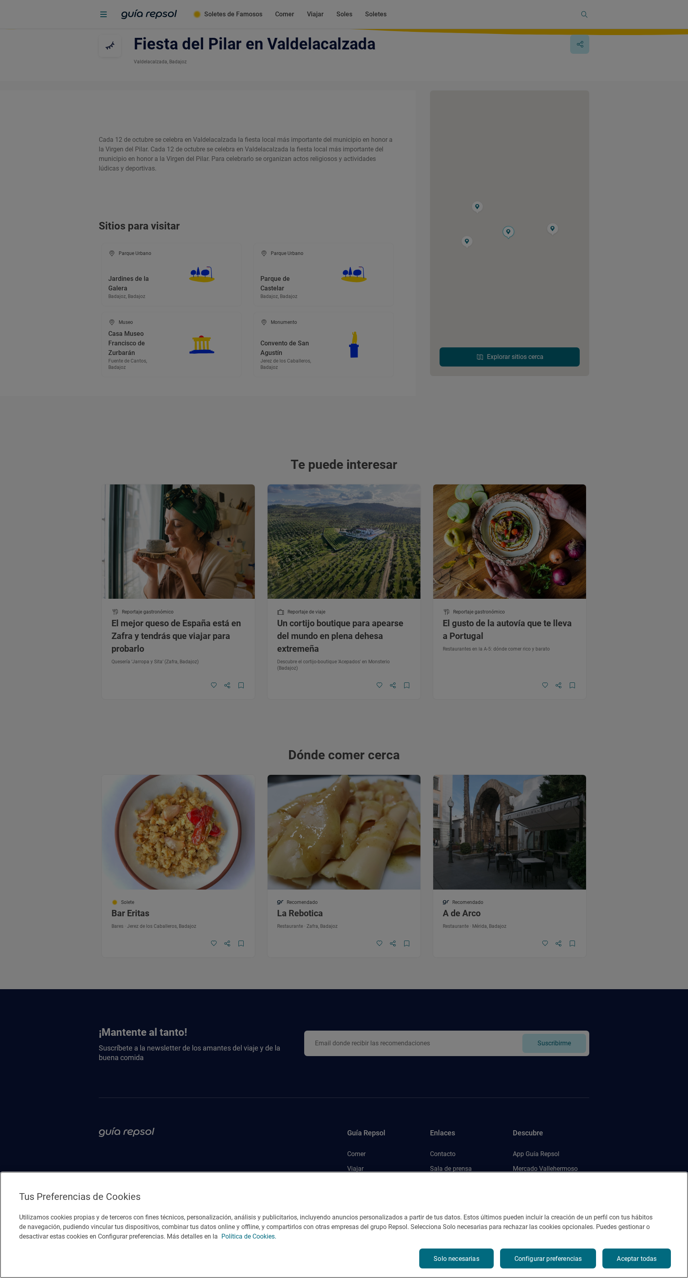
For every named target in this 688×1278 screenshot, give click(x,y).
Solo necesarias (456, 1258)
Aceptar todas (637, 1258)
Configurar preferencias (548, 1258)
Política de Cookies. (248, 1236)
